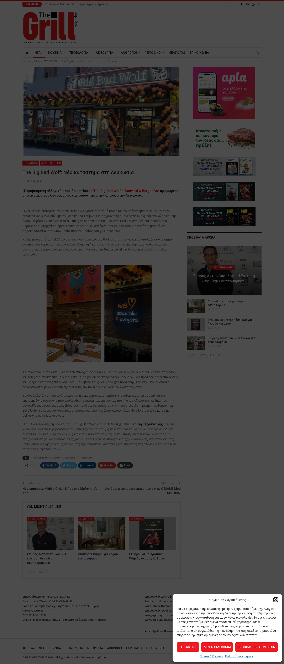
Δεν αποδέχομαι (217, 647)
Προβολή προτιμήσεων (256, 647)
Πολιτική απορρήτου (239, 656)
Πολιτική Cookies (211, 656)
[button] (276, 600)
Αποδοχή (188, 647)
